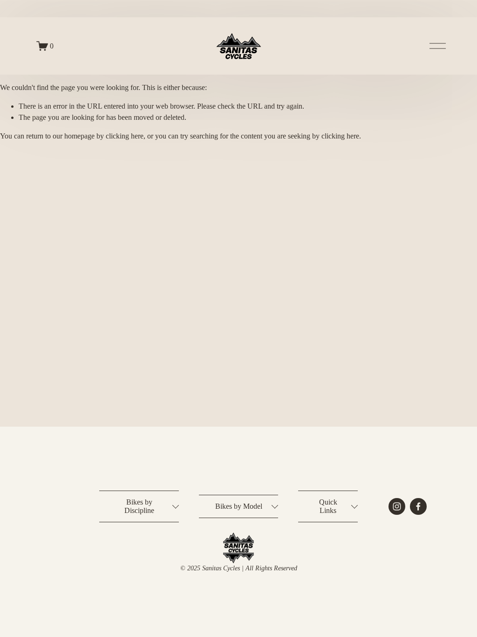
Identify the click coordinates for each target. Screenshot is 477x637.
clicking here (124, 136)
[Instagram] (396, 506)
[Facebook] (418, 506)
